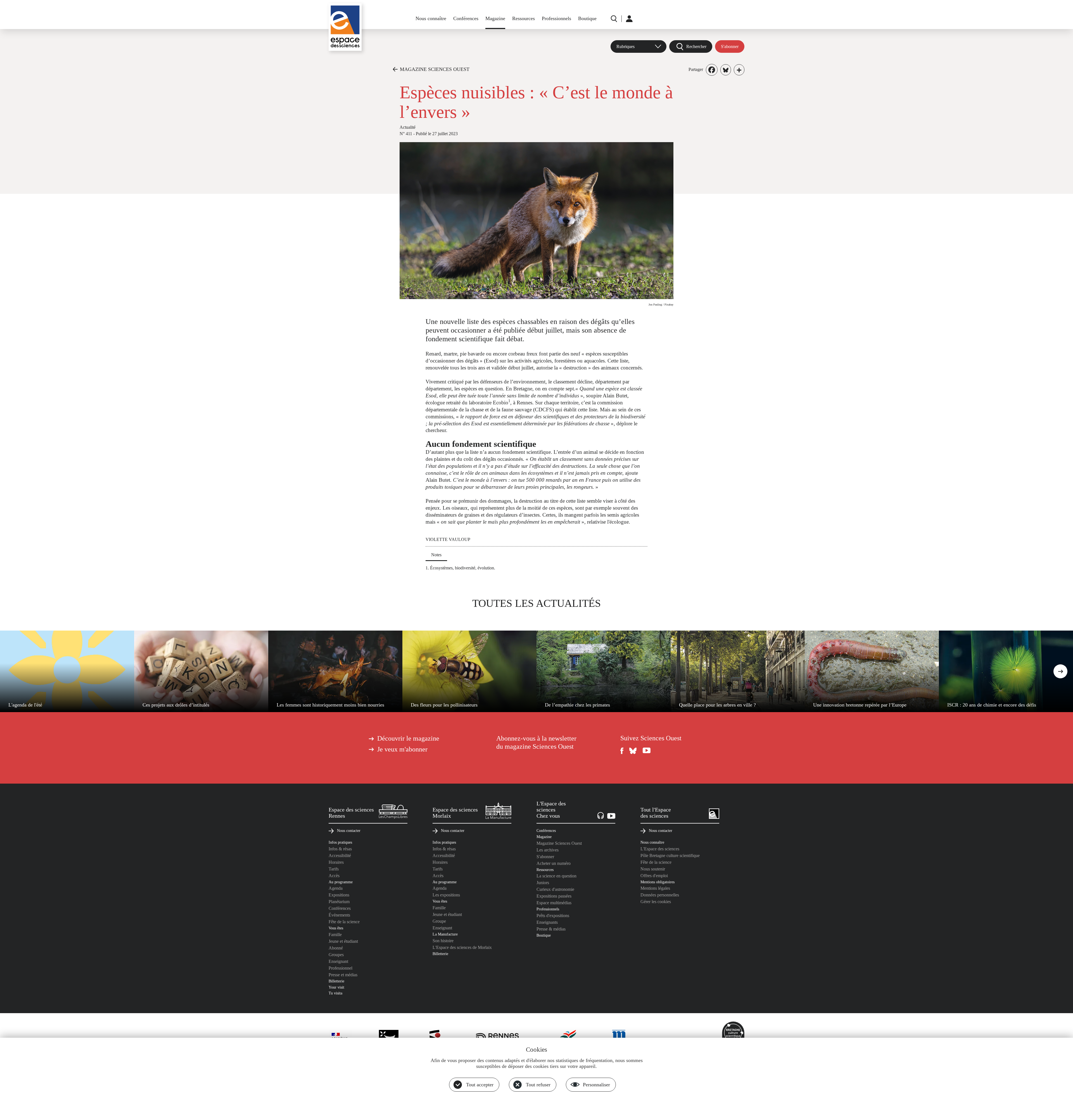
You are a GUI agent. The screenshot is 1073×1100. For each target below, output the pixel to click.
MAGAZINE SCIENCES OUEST (434, 69)
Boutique (587, 18)
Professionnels (556, 18)
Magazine (495, 18)
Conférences (465, 18)
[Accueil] (345, 27)
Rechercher (696, 46)
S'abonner (730, 46)
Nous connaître (431, 18)
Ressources (523, 18)
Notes (436, 554)
